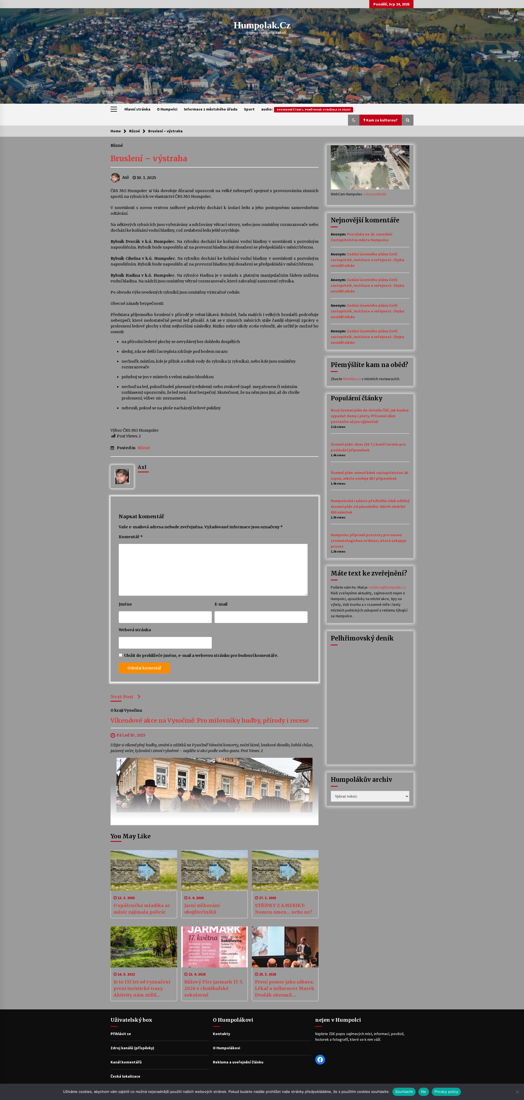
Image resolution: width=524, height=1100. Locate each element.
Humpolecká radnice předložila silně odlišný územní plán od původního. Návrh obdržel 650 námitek (370, 506)
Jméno (125, 604)
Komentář (131, 536)
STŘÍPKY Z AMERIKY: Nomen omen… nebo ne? (283, 909)
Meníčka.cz (352, 378)
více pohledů (375, 194)
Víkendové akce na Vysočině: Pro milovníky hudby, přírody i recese (210, 721)
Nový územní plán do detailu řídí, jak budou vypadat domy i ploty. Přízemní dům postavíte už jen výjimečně (370, 416)
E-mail (221, 604)
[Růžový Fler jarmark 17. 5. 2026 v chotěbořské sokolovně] (214, 946)
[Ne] (517, 1092)
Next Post (122, 696)
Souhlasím (404, 1091)
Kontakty (221, 1033)
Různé (117, 145)
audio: (305, 109)
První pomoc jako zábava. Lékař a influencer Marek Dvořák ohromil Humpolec (284, 988)
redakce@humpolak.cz (387, 587)
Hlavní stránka (137, 109)
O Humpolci (167, 109)
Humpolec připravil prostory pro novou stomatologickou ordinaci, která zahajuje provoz (368, 540)
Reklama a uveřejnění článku (238, 1062)
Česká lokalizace (125, 1076)
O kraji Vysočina (126, 710)
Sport (249, 109)
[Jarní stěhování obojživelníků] (214, 870)
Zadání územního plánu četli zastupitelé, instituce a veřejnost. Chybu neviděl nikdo (367, 260)
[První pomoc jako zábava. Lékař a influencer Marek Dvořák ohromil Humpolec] (285, 946)
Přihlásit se (121, 1033)
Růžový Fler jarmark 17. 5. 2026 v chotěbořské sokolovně (213, 988)
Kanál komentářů (126, 1062)
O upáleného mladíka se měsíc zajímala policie (142, 909)
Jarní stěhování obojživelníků (202, 909)
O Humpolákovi (226, 1047)
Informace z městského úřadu (210, 109)
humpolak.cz (262, 25)
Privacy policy (446, 1091)
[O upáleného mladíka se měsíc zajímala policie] (144, 870)
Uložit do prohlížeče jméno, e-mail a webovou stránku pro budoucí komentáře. (201, 655)
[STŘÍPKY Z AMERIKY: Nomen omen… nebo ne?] (285, 870)
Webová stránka (135, 629)
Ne (423, 1091)
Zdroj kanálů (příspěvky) (132, 1047)
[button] (353, 120)
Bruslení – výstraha (149, 158)
